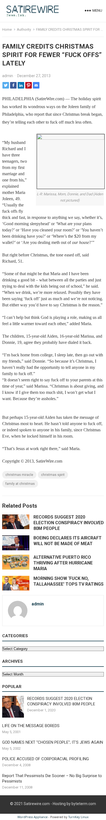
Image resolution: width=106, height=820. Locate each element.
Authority (24, 29)
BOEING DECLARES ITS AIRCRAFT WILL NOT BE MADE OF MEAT (67, 540)
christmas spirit (53, 475)
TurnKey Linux (78, 817)
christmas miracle (19, 475)
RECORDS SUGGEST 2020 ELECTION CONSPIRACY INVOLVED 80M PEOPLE (68, 522)
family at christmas (20, 484)
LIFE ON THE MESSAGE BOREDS (31, 725)
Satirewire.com (37, 804)
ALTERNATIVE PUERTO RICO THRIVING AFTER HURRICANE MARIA (63, 563)
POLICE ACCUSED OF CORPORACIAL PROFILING (45, 758)
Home (7, 29)
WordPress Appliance (32, 817)
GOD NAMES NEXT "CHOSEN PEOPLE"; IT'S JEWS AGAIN (52, 742)
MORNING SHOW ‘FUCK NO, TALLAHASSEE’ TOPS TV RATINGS (68, 581)
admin (7, 76)
